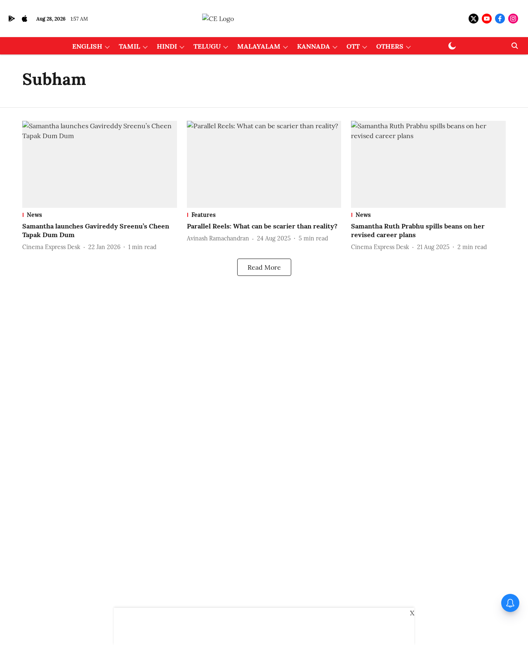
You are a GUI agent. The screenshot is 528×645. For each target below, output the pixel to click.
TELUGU (207, 46)
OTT (353, 46)
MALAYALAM (258, 46)
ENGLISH (87, 46)
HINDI (167, 46)
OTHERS (389, 46)
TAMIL (129, 46)
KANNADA (313, 46)
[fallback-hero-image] (99, 164)
